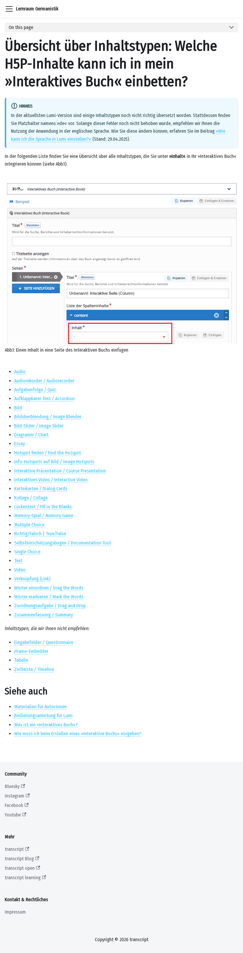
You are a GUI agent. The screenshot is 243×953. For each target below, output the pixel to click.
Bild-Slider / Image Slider (38, 426)
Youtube (13, 815)
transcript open (20, 868)
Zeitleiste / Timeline (34, 669)
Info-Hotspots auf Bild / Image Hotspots (54, 462)
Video (19, 570)
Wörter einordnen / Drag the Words (48, 588)
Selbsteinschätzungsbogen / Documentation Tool (62, 543)
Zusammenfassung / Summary (43, 615)
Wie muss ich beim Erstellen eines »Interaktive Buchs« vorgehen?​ (77, 733)
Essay (19, 443)
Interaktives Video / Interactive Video (51, 480)
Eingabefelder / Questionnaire (43, 642)
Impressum (15, 912)
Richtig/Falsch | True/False (40, 533)
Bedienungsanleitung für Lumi (43, 715)
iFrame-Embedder (31, 651)
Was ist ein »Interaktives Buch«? (46, 725)
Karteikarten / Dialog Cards (40, 488)
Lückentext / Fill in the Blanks (43, 507)
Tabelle (21, 660)
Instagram (14, 796)
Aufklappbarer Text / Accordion (44, 398)
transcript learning (23, 877)
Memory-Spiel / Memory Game (43, 515)
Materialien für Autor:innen (40, 706)
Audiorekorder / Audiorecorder (44, 381)
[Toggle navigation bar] (9, 8)
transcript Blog (19, 858)
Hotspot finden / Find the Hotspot (47, 453)
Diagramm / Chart (31, 435)
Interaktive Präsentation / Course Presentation (60, 471)
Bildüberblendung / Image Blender (47, 416)
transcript (14, 849)
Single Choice (27, 552)
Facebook (14, 805)
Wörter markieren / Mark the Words (48, 597)
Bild (18, 408)
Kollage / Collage (31, 498)
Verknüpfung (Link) (32, 579)
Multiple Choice (29, 525)
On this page (21, 27)
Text (18, 560)
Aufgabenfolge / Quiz (35, 390)
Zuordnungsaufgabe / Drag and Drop (50, 605)
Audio (19, 371)
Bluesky (12, 786)
